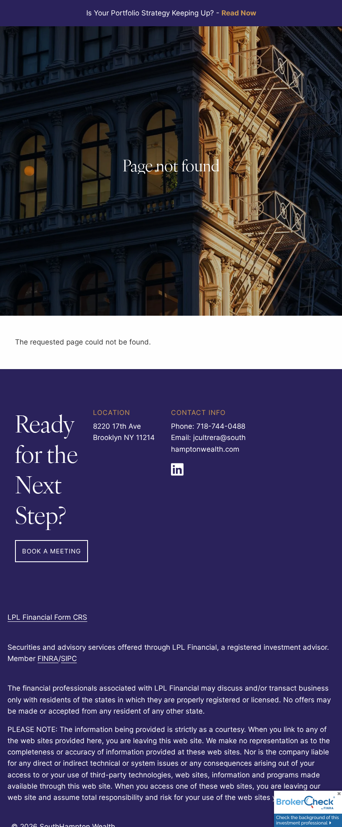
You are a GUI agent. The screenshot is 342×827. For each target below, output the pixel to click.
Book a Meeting (51, 551)
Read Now (238, 13)
